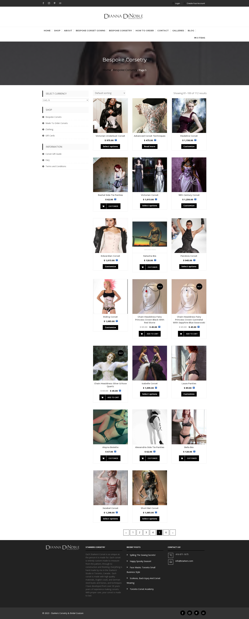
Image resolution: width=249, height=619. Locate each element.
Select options (110, 146)
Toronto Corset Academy (142, 589)
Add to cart (152, 334)
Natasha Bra (149, 256)
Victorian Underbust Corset (110, 136)
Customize (189, 146)
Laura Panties (189, 383)
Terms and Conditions (56, 166)
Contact (163, 30)
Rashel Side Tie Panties (110, 195)
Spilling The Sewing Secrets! (142, 555)
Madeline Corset (189, 136)
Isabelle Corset (150, 383)
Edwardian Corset (110, 256)
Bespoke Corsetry (120, 30)
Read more (149, 146)
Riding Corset (110, 317)
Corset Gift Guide (54, 154)
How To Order (145, 30)
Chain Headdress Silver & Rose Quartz (110, 385)
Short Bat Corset (150, 508)
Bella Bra (189, 447)
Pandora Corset (189, 256)
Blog (191, 30)
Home (47, 30)
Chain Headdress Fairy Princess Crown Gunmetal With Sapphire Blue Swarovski (189, 320)
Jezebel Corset (110, 508)
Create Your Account (196, 3)
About (68, 30)
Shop (57, 30)
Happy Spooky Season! (140, 561)
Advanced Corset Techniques (149, 136)
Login (177, 3)
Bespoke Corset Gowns (90, 30)
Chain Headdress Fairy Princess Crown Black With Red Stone (149, 320)
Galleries (178, 30)
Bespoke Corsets (54, 117)
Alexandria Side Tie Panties (149, 447)
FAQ (48, 160)
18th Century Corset (189, 195)
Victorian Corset (149, 195)
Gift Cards (50, 135)
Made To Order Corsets (57, 123)
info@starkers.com (184, 561)
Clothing (49, 129)
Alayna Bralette (110, 447)
